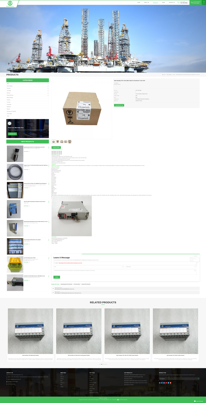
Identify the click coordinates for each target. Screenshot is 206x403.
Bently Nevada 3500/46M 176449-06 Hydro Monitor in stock (36, 221)
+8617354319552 (15, 381)
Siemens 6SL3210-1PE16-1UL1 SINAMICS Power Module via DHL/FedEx (35, 183)
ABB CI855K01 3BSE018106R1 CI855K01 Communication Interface (135, 380)
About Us (146, 2)
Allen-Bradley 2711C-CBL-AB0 (66, 284)
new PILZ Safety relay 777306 (29, 257)
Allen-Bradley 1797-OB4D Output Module (79, 355)
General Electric (10, 95)
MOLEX (8, 109)
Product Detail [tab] (56, 147)
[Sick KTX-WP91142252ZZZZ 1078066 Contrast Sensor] (15, 209)
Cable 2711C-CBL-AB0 (86, 284)
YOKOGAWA (9, 113)
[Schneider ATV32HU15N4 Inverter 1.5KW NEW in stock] (15, 282)
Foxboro (8, 99)
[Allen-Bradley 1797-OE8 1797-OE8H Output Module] (30, 331)
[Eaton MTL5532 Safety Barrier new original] (15, 246)
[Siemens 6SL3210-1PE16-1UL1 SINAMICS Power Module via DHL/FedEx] (15, 190)
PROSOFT (9, 106)
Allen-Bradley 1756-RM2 (128, 378)
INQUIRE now (118, 105)
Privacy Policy (114, 399)
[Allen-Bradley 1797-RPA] (127, 331)
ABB (8, 83)
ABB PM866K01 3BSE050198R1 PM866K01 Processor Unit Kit (134, 374)
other (174, 74)
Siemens (8, 92)
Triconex (8, 102)
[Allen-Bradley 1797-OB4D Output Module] (79, 331)
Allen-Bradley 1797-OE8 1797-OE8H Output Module (30, 355)
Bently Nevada (10, 97)
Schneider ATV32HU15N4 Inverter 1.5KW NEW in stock (34, 275)
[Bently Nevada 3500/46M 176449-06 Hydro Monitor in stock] (15, 228)
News (163, 2)
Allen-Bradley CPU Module (93, 392)
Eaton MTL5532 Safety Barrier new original (32, 239)
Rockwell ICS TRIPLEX (11, 111)
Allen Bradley (169, 74)
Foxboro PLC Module (92, 382)
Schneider (9, 90)
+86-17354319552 (184, 2)
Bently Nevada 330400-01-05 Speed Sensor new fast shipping (34, 147)
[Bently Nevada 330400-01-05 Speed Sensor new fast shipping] (15, 154)
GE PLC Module (92, 388)
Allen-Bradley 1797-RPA (127, 355)
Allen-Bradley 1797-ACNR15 (128, 384)
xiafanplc (105, 398)
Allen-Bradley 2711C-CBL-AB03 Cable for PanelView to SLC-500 (70, 262)
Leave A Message (199, 401)
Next (6, 336)
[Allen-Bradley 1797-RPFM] (175, 331)
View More (26, 151)
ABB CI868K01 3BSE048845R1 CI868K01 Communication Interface (135, 382)
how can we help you (16, 128)
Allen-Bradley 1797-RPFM (175, 355)
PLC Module (91, 378)
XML (110, 399)
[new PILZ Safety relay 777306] (15, 264)
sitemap (61, 386)
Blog (61, 384)
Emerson (9, 88)
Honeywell (9, 104)
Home (138, 2)
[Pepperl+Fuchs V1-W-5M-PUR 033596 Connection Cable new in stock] (15, 172)
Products (155, 2)
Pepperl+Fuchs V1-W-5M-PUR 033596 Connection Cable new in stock (36, 165)
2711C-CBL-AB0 (77, 284)
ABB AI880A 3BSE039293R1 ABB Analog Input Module (133, 376)
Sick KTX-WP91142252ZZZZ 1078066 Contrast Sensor (34, 201)
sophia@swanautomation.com (15, 379)
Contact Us (172, 2)
